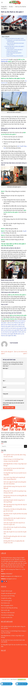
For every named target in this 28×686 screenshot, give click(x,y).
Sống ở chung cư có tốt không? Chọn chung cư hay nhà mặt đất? (13, 460)
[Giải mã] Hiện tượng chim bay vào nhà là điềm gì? (15, 487)
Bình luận (5, 368)
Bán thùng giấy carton (7, 605)
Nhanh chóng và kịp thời (12, 51)
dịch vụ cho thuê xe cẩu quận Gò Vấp (16, 328)
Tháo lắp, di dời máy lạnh (8, 612)
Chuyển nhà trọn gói (6, 591)
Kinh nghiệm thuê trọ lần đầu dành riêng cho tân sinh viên (15, 455)
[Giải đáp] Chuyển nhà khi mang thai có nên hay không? (14, 501)
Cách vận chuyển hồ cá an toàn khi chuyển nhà (15, 532)
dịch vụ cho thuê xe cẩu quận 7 (9, 324)
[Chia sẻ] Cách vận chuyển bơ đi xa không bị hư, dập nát (15, 528)
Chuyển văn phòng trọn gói (8, 593)
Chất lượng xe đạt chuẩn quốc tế (14, 52)
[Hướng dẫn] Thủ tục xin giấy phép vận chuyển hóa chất (14, 542)
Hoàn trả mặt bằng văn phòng (9, 608)
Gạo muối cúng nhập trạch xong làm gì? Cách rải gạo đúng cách (14, 478)
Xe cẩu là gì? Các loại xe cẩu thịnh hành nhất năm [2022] (14, 469)
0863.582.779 (22, 684)
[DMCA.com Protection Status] (21, 679)
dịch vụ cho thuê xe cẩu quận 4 (16, 322)
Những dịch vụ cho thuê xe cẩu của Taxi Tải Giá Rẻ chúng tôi (16, 40)
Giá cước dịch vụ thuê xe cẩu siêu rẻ (14, 49)
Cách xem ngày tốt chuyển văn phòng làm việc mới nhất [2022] (15, 483)
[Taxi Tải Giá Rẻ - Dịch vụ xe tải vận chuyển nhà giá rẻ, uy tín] (15, 2)
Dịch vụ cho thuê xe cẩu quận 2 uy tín (14, 38)
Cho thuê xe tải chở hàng (8, 596)
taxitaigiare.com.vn (11, 579)
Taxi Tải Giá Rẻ (5, 59)
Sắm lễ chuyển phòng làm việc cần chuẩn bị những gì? (15, 537)
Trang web (5, 393)
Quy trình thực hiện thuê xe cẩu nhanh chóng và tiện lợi (15, 44)
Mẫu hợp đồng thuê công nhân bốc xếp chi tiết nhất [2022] (15, 505)
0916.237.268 (7, 684)
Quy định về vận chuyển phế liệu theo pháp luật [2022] (15, 514)
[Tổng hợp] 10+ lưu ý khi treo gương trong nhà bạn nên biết (15, 492)
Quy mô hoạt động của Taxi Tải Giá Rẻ (15, 56)
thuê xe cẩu (4, 61)
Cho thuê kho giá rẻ (6, 600)
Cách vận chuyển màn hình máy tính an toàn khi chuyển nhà (14, 523)
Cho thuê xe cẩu (5, 603)
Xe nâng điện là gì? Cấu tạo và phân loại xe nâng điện (15, 474)
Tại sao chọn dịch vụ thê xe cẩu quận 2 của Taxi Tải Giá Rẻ (14, 47)
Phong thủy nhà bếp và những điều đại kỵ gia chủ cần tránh (15, 510)
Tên (4, 380)
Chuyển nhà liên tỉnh (6, 617)
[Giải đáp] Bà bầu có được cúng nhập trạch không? (15, 464)
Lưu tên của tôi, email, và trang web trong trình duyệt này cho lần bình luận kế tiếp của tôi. (13, 402)
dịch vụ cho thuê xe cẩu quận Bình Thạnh (12, 330)
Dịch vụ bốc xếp (5, 610)
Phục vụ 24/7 (10, 54)
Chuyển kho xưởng (6, 598)
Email (4, 387)
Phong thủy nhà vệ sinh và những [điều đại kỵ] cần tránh (15, 496)
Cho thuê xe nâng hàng (7, 615)
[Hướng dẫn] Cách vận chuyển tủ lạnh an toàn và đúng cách (15, 519)
